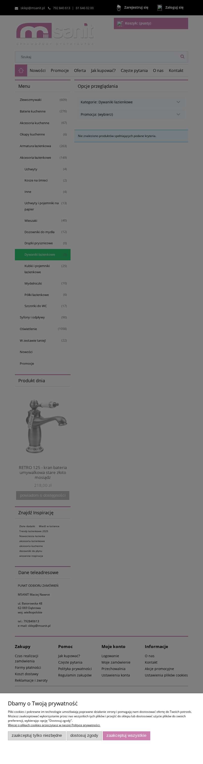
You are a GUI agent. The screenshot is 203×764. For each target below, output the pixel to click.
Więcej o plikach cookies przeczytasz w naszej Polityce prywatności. (54, 725)
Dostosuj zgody (84, 735)
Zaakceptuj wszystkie (126, 735)
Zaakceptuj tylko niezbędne (37, 735)
